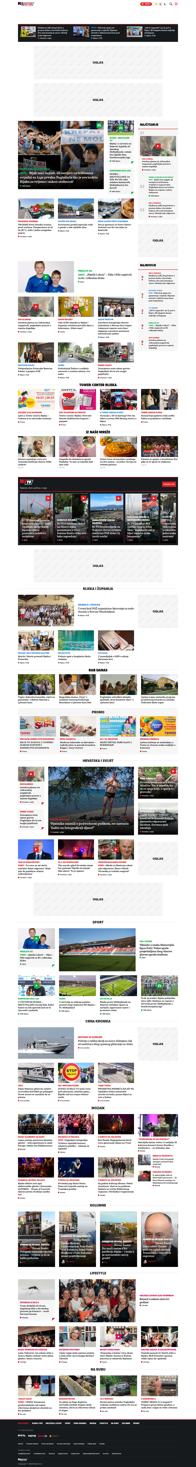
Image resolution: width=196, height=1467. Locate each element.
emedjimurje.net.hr (24, 1453)
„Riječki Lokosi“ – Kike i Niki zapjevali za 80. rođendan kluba (162, 328)
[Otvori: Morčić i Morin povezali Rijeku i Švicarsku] (36, 640)
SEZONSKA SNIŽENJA (149, 739)
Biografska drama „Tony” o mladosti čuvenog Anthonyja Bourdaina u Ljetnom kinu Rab (75, 700)
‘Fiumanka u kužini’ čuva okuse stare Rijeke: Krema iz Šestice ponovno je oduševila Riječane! (116, 1355)
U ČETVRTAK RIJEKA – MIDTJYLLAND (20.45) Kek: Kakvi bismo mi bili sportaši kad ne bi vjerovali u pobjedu (36, 1006)
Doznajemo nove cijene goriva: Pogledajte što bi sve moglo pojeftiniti (114, 371)
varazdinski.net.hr (39, 1453)
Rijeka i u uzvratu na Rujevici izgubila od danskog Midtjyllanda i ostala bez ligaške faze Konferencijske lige (120, 150)
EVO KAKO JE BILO (155, 290)
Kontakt (102, 1443)
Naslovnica (23, 1423)
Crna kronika (98, 1021)
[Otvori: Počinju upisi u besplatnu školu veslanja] (76, 640)
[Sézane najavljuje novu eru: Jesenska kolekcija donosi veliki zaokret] (36, 446)
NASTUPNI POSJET (26, 365)
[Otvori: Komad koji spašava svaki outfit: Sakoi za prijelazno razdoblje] (159, 399)
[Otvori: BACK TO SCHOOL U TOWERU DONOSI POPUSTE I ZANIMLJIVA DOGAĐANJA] (38, 726)
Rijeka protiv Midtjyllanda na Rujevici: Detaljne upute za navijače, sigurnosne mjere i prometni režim (115, 1006)
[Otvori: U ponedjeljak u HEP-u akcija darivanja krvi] (116, 640)
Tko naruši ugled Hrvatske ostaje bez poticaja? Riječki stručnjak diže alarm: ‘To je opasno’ (75, 868)
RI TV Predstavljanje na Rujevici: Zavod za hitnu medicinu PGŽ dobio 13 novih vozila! (106, 531)
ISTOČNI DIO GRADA (67, 221)
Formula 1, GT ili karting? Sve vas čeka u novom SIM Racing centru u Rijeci (118, 418)
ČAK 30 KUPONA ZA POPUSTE (72, 412)
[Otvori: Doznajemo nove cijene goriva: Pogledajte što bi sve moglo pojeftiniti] (116, 352)
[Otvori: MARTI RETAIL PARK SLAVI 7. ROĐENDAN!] (118, 726)
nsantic (70, 1261)
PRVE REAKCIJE (148, 778)
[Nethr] (54, 1436)
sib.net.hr (52, 1453)
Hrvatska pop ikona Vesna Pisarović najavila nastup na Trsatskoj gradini (72, 1186)
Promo (22, 422)
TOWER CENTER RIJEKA (151, 412)
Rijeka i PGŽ (97, 38)
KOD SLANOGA (147, 159)
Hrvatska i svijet (45, 38)
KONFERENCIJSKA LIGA (120, 170)
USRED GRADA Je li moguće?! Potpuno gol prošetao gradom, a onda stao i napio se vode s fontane (159, 1404)
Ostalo (62, 332)
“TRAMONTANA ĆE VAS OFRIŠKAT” (154, 1139)
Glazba (62, 1152)
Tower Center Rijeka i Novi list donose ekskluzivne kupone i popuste (75, 418)
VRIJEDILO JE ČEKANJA (68, 1136)
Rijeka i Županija (98, 588)
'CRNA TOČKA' (104, 1085)
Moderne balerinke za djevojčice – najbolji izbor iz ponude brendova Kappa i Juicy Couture (78, 745)
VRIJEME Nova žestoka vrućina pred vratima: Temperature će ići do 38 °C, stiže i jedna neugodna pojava (35, 228)
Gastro (104, 1362)
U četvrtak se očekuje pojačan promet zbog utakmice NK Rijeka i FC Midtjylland (77, 1004)
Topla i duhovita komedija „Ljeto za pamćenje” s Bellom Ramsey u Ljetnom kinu (36, 700)
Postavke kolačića (32, 1443)
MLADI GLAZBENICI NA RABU (31, 1136)
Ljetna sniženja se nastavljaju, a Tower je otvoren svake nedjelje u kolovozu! (157, 745)
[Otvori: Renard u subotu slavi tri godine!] (97, 1300)
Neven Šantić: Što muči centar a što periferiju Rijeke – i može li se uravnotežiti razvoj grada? (118, 1251)
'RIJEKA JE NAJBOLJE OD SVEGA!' (35, 168)
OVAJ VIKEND (146, 941)
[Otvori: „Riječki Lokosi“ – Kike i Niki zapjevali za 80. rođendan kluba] (46, 277)
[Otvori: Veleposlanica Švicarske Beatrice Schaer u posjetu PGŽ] (36, 352)
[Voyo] (32, 1436)
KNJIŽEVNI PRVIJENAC (69, 1349)
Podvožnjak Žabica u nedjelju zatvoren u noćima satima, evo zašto (74, 371)
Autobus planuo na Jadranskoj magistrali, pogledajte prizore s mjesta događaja (156, 164)
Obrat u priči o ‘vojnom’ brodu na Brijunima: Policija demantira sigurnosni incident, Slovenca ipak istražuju (156, 821)
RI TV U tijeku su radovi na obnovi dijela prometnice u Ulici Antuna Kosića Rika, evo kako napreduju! (71, 530)
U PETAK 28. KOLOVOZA (68, 1180)
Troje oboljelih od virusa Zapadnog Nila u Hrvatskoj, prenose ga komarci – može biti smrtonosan (34, 1309)
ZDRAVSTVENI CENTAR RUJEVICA (103, 522)
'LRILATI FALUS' (25, 1398)
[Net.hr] (22, 1436)
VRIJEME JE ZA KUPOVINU (30, 412)
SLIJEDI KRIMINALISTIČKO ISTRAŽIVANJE (153, 810)
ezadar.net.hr (75, 1453)
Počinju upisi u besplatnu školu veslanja (74, 658)
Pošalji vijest (92, 1443)
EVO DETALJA (106, 998)
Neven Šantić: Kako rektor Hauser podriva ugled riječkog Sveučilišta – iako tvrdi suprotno (157, 1249)
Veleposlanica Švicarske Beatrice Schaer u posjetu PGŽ (35, 370)
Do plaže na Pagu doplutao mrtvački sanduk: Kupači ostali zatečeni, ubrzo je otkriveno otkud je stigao (77, 1406)
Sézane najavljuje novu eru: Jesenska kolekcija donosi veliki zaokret (34, 462)
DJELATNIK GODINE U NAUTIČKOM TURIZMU (138, 518)
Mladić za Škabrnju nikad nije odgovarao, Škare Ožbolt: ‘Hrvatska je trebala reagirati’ (115, 868)
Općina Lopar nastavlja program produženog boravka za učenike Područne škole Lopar (158, 700)
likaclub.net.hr (116, 1453)
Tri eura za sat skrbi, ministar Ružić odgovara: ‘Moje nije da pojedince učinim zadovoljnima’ (34, 869)
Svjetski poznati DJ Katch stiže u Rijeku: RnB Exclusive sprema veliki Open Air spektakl (158, 1355)
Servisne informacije (63, 1443)
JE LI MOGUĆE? (106, 1398)
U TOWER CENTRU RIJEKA (111, 412)
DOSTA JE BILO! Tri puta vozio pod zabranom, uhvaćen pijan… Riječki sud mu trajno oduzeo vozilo (74, 1092)
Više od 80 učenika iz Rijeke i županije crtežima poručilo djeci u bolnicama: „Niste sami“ (75, 325)
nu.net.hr (106, 1453)
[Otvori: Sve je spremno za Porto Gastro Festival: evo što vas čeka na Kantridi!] (116, 208)
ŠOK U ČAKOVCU (155, 203)
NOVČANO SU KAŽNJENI (90, 1037)
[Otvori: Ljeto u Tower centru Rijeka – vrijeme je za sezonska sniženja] (36, 399)
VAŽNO (61, 365)
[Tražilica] (171, 4)
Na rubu (98, 1369)
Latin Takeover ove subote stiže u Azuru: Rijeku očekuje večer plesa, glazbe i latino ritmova (36, 1355)
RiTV (26, 540)
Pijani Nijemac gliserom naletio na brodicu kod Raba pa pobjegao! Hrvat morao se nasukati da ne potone (35, 1092)
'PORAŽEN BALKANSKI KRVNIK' (112, 862)
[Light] (156, 4)
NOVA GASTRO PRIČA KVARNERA (113, 221)
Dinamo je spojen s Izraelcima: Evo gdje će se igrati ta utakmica (159, 460)
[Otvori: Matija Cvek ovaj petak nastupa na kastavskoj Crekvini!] (144, 1160)
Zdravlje (25, 1317)
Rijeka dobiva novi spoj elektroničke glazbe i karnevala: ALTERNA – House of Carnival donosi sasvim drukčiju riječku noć (35, 1189)
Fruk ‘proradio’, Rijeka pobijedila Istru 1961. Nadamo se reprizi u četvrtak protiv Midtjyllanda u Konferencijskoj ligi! (158, 1002)
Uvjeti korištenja (78, 1443)
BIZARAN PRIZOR (67, 1398)
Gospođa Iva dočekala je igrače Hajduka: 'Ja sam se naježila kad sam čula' (76, 462)
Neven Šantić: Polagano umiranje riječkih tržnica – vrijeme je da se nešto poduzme (36, 1253)
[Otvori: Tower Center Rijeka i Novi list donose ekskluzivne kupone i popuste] (77, 399)
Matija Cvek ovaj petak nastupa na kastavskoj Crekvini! (163, 1161)
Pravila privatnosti (47, 1443)
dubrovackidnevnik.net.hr (91, 1453)
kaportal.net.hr (63, 1453)
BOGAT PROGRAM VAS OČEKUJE (32, 1349)
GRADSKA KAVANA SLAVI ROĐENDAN (157, 1295)
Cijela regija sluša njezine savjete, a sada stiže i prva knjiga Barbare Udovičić (77, 1355)
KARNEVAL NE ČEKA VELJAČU (31, 1180)
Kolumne (98, 1205)
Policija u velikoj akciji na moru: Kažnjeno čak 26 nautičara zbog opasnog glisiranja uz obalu (105, 1042)
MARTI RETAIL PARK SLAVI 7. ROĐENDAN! (116, 744)
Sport (82, 282)
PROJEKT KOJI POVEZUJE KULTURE (33, 653)
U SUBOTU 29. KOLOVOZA (109, 1136)
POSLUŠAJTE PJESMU (162, 1171)
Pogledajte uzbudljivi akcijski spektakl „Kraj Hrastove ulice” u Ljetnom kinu (117, 700)
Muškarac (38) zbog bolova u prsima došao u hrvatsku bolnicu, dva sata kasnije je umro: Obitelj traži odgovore (53, 31)
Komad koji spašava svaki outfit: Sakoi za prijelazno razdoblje (158, 417)
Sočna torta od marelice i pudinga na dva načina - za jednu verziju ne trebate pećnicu (118, 462)
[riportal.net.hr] (22, 1459)
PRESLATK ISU (85, 271)
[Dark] (165, 4)
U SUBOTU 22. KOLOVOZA (109, 1180)
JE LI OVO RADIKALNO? (68, 862)
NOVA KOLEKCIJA (68, 739)
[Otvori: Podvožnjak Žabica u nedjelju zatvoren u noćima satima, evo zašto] (76, 352)
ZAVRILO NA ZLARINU (60, 819)
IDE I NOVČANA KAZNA (68, 1085)
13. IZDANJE (153, 308)
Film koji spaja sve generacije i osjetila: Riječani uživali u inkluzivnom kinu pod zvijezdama (105, 31)
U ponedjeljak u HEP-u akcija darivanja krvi (113, 658)
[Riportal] (26, 4)
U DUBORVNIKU (148, 1398)
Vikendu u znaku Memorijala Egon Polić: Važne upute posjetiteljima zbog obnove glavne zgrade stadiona (157, 949)
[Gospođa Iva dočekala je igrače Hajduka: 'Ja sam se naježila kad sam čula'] (77, 446)
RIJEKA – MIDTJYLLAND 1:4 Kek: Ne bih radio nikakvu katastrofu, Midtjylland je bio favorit (120, 180)
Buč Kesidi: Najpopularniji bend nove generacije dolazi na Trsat (114, 1141)
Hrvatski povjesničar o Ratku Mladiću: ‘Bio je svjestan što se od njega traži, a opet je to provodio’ (157, 787)
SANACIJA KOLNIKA (67, 520)
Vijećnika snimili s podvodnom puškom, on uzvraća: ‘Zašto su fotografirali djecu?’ (89, 825)
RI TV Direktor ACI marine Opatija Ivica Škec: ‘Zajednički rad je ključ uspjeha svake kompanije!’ (141, 530)
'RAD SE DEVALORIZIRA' (29, 862)
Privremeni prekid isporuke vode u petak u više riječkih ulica (75, 226)
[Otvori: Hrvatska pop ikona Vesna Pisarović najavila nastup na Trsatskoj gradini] (76, 1167)
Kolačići (20, 1443)
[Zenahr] (42, 1436)
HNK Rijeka (116, 161)
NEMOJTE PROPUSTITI (163, 1155)
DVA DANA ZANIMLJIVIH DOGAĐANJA (37, 739)
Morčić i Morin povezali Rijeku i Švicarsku (34, 658)
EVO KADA (103, 653)
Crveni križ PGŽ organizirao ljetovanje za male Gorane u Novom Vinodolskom (106, 610)
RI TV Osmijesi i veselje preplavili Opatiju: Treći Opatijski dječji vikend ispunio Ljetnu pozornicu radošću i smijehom (36, 528)
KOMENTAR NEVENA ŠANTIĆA (35, 1244)
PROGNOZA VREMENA (28, 221)
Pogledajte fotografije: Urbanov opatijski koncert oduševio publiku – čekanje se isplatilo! (73, 1144)
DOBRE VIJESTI (105, 365)
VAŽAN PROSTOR (105, 319)
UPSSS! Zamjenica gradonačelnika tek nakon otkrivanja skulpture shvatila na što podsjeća (35, 1406)
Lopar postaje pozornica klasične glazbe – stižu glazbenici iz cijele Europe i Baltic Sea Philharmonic (35, 1143)
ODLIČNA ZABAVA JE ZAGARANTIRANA (158, 1349)
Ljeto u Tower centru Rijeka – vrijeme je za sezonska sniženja (34, 417)
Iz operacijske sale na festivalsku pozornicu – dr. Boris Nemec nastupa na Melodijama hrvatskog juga (165, 1179)
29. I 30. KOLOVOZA (109, 739)
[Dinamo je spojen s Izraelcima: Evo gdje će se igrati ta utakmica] (159, 446)
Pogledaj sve (169, 484)
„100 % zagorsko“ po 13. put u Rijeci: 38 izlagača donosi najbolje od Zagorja (159, 30)
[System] (160, 4)
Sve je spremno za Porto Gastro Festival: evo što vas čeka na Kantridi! (114, 227)
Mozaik (98, 1108)
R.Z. (23, 1262)
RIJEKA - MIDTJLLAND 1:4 (119, 139)
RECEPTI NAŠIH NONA (110, 1349)
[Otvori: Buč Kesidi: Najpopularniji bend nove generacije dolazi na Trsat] (116, 1124)
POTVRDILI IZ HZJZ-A (29, 1302)
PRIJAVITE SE (64, 653)
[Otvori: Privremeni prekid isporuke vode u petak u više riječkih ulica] (76, 208)
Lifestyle (98, 1273)
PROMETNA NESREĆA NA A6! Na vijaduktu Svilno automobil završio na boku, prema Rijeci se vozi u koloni (116, 1092)
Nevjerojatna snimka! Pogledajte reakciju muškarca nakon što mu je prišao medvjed (118, 1404)
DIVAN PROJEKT (65, 319)
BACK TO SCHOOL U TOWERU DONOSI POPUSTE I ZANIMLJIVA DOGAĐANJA (36, 745)
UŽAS (20, 1085)
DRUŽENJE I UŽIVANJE (89, 604)
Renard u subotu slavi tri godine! (154, 1300)
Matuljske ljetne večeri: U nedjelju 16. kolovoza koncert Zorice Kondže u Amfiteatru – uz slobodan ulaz (157, 1145)
